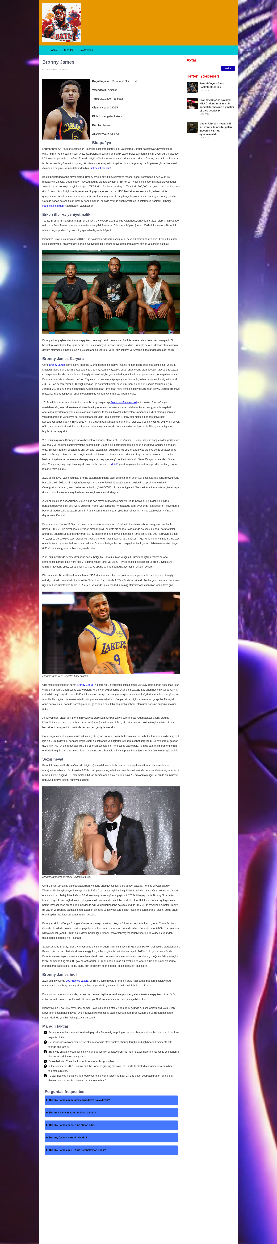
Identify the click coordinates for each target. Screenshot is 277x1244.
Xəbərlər (68, 50)
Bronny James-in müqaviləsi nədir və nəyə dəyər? (79, 1100)
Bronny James (57, 364)
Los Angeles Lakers (77, 980)
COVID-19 (112, 464)
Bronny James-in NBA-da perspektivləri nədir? (77, 1150)
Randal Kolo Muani (53, 205)
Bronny (53, 50)
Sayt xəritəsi (86, 50)
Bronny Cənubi (85, 685)
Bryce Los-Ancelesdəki (123, 402)
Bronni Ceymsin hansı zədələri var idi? (72, 1112)
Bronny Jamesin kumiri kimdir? (68, 1137)
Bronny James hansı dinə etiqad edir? (72, 1125)
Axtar (191, 60)
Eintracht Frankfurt (99, 168)
